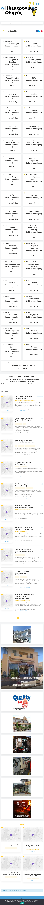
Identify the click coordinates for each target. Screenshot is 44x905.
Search (33, 23)
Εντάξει (22, 903)
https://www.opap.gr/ (23, 410)
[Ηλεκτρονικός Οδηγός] (22, 9)
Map (12, 23)
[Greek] (30, 19)
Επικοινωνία (24, 19)
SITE (21, 476)
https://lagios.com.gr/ (23, 610)
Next (25, 618)
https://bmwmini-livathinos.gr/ (25, 587)
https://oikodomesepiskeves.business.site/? (27, 498)
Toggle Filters (4, 391)
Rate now (7, 410)
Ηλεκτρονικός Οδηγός (15, 19)
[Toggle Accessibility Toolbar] (2, 8)
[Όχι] (42, 902)
